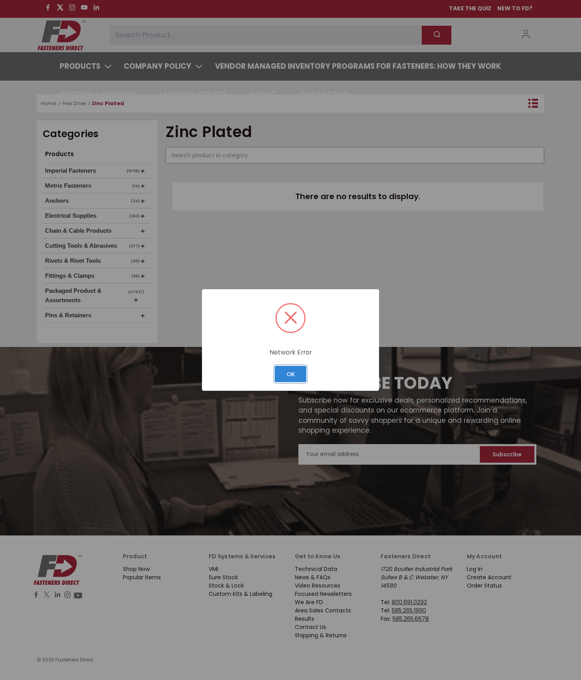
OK (291, 374)
